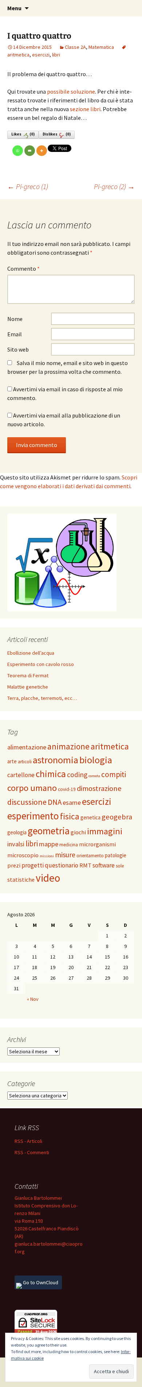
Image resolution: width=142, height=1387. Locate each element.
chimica (51, 774)
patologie (115, 855)
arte (12, 761)
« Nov (33, 999)
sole (120, 866)
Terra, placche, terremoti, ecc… (42, 698)
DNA (55, 802)
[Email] (29, 150)
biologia (95, 760)
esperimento (33, 816)
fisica (69, 816)
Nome (15, 318)
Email (14, 334)
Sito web (18, 349)
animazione (68, 746)
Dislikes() (57, 134)
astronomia (55, 760)
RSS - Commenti (32, 1152)
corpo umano (32, 788)
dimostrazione (99, 788)
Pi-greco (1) (27, 186)
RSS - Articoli (28, 1141)
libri (56, 54)
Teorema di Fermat (27, 675)
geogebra (117, 817)
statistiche (21, 879)
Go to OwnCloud (40, 1282)
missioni (47, 856)
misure (65, 854)
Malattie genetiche (27, 686)
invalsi (15, 844)
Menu (14, 8)
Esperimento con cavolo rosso (40, 664)
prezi (13, 865)
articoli (25, 762)
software (103, 865)
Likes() (23, 134)
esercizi (41, 54)
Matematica (101, 47)
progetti (32, 865)
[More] (41, 150)
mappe (48, 844)
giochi (78, 832)
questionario (61, 865)
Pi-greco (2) (114, 186)
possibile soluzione (71, 91)
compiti (113, 774)
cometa (94, 775)
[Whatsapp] (17, 150)
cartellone (21, 775)
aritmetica (110, 746)
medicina (68, 845)
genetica (90, 817)
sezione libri (85, 109)
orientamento (90, 856)
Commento (23, 268)
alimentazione (26, 747)
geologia (17, 832)
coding (77, 774)
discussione (27, 802)
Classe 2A (75, 47)
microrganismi (97, 844)
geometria (49, 830)
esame (72, 802)
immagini (104, 831)
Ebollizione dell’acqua (30, 653)
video (48, 878)
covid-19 (67, 789)
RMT (85, 865)
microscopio (23, 855)
